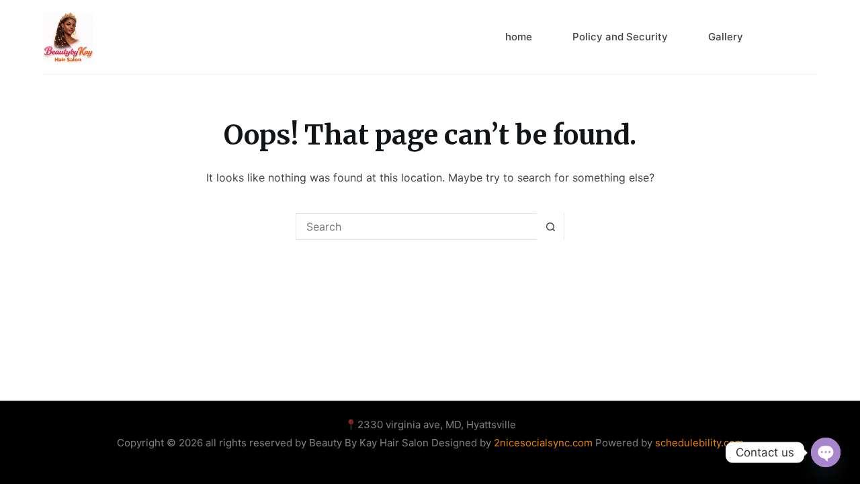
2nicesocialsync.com (544, 442)
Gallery (725, 36)
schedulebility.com (699, 442)
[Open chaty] (826, 452)
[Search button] (550, 226)
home (518, 36)
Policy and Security (620, 36)
